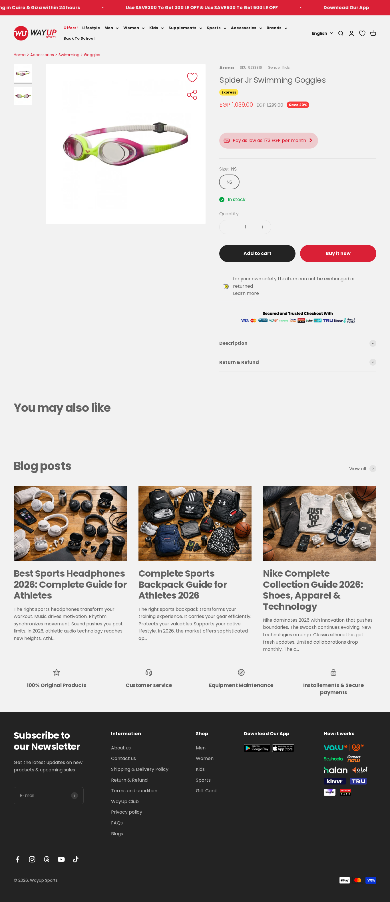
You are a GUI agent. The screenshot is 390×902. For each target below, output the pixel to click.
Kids (153, 28)
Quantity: (229, 213)
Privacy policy (126, 812)
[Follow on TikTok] (76, 859)
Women (131, 28)
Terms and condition (134, 790)
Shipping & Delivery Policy (139, 769)
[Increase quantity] (262, 227)
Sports (214, 28)
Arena (226, 67)
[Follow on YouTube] (61, 859)
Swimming (69, 55)
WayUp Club (125, 801)
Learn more (246, 293)
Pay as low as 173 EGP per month (269, 140)
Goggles (92, 55)
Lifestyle (91, 28)
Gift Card (206, 790)
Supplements (182, 28)
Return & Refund (129, 780)
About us (121, 748)
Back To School (79, 38)
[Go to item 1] (23, 74)
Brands (274, 28)
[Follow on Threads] (47, 859)
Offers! (70, 28)
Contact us (123, 758)
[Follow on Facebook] (17, 859)
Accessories (243, 28)
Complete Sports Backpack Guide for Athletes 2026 (182, 584)
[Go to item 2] (23, 97)
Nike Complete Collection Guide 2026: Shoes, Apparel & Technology (313, 590)
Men (108, 28)
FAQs (117, 823)
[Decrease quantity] (228, 227)
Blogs (117, 833)
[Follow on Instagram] (32, 859)
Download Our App (325, 7)
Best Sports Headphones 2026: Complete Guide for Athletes (70, 584)
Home (20, 55)
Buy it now (338, 253)
